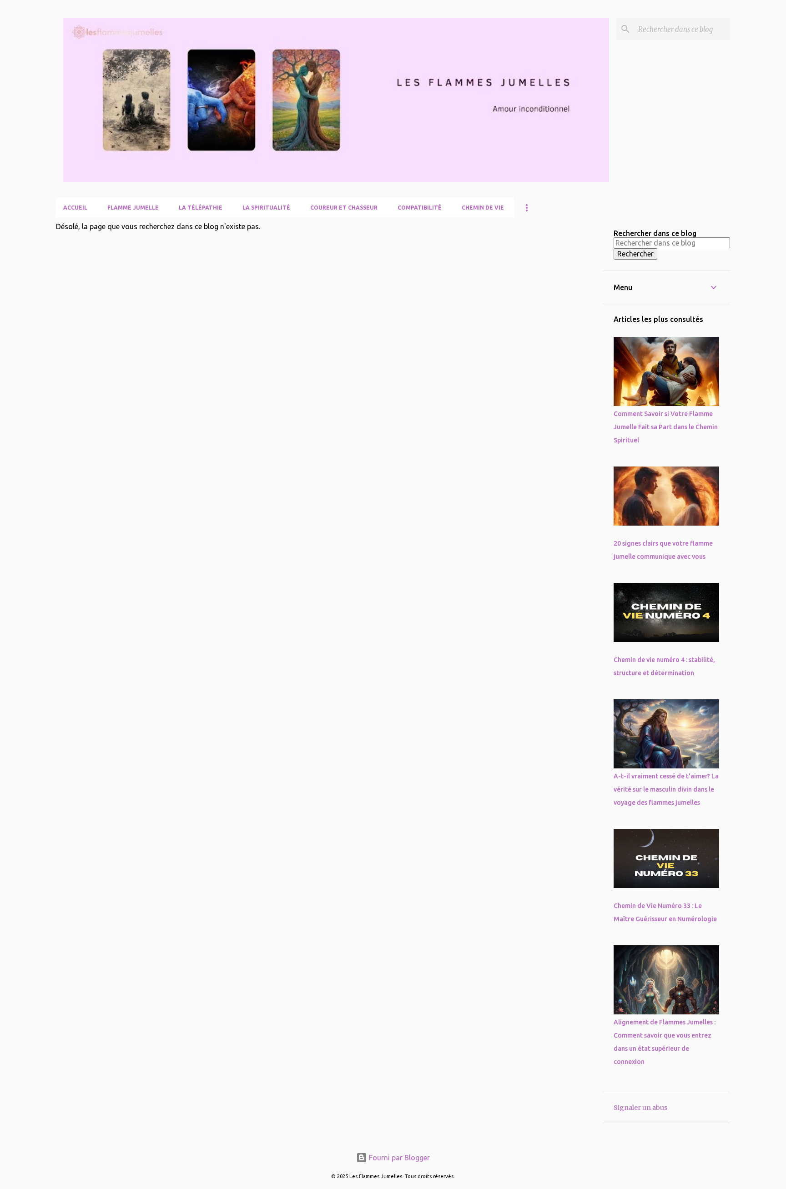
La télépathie (200, 208)
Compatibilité (420, 208)
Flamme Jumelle (133, 208)
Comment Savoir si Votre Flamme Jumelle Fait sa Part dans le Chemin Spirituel (666, 427)
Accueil (75, 208)
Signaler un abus (640, 1108)
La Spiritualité (266, 208)
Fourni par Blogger (398, 1158)
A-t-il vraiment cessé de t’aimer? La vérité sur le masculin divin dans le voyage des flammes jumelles (666, 789)
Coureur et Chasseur (344, 208)
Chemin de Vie (483, 208)
